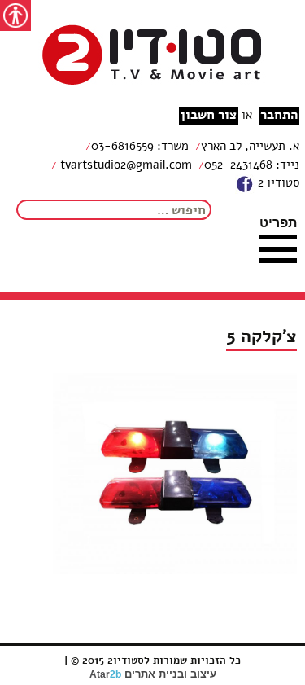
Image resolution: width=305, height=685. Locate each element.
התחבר (279, 115)
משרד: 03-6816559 (140, 146)
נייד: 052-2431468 (251, 164)
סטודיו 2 (277, 182)
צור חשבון (209, 115)
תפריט (278, 222)
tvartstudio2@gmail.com (124, 164)
